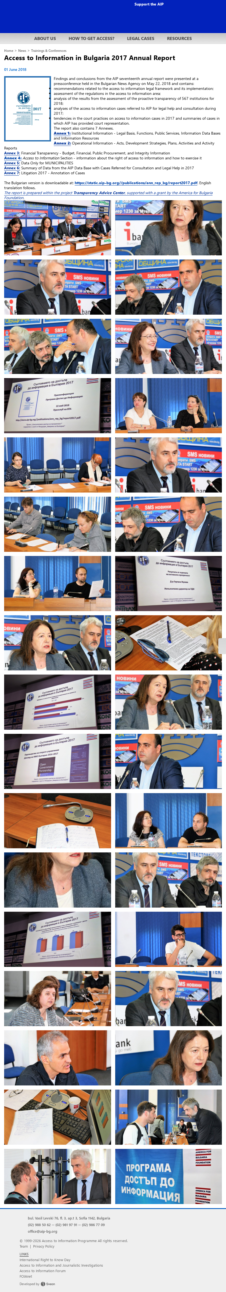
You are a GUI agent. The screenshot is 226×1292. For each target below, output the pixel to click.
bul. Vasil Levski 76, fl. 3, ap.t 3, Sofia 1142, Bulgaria (69, 1218)
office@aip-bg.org (42, 1231)
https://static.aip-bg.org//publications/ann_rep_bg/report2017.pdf (136, 182)
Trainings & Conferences (48, 51)
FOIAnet (26, 1276)
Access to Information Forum (43, 1270)
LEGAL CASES (140, 38)
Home (8, 51)
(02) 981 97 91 (66, 1224)
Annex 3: (12, 153)
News (22, 51)
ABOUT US (45, 38)
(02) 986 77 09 (93, 1224)
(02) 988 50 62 (39, 1224)
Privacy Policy (43, 1246)
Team (24, 1246)
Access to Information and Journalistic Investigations (61, 1265)
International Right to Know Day (45, 1259)
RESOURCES (179, 38)
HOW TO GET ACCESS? (91, 38)
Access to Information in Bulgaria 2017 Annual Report (89, 57)
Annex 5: (12, 162)
